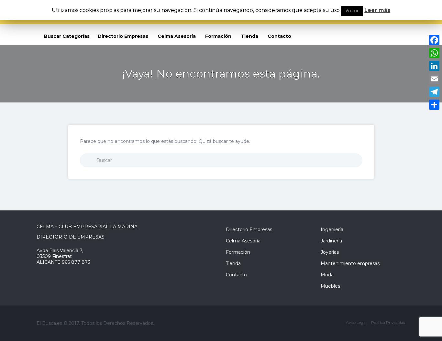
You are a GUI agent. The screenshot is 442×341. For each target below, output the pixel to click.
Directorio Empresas (123, 36)
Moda (327, 275)
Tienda (249, 36)
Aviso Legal (356, 322)
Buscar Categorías (67, 36)
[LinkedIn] (434, 65)
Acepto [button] (352, 10)
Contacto (279, 36)
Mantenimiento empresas (350, 263)
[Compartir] (434, 104)
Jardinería (331, 241)
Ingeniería (332, 229)
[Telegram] (434, 91)
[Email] (434, 78)
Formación (218, 36)
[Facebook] (434, 40)
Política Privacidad (388, 322)
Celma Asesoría (177, 36)
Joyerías (330, 252)
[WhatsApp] (434, 53)
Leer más (377, 10)
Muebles (330, 286)
